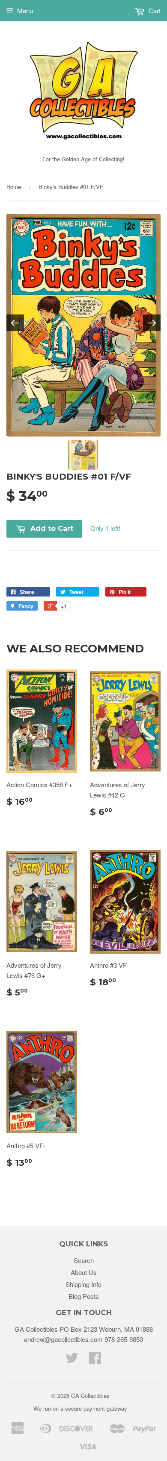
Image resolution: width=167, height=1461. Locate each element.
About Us (84, 1272)
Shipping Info (83, 1284)
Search (84, 1260)
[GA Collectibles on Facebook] (95, 1360)
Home (13, 187)
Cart (154, 10)
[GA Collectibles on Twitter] (72, 1360)
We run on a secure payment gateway (80, 1408)
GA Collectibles (90, 1395)
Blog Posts (84, 1296)
